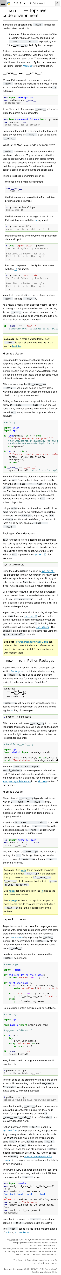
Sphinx (48, 1272)
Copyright (13, 1239)
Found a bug (50, 1269)
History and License (29, 1254)
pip (37, 547)
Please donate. (50, 1263)
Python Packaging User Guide (32, 641)
